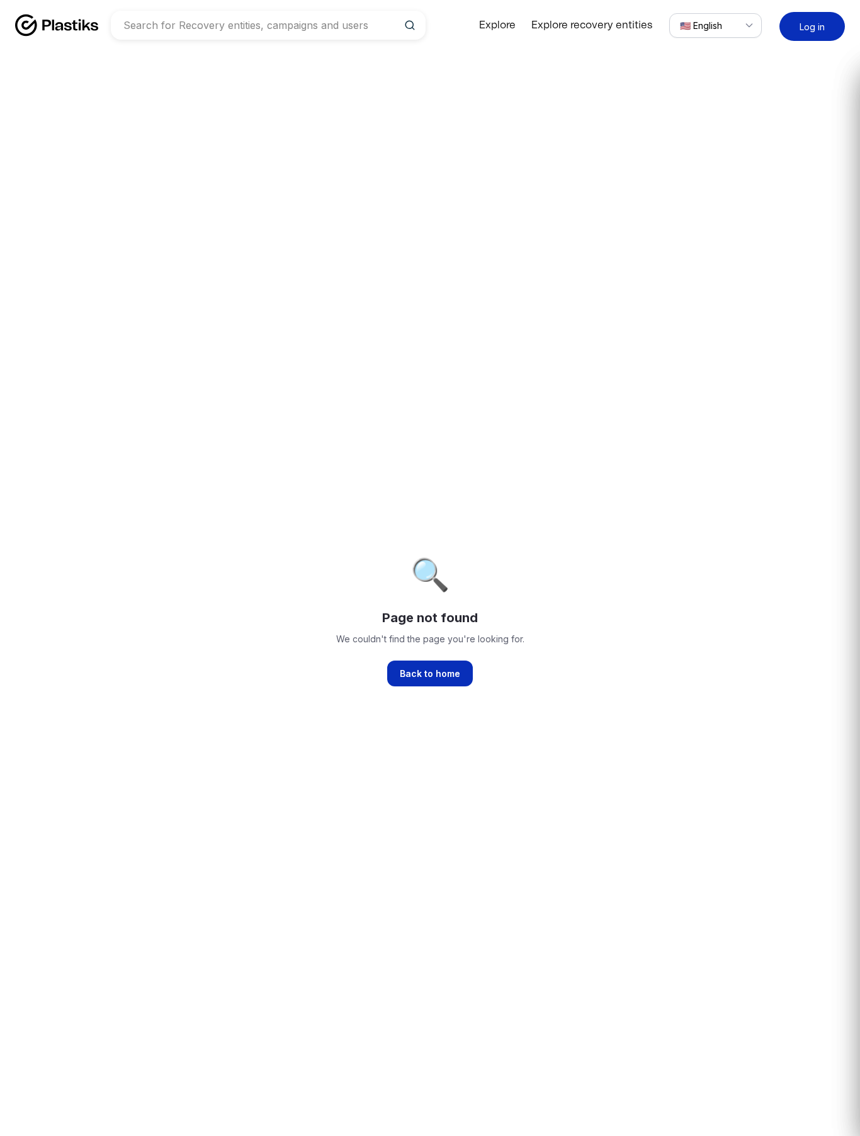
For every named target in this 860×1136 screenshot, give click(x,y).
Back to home (430, 673)
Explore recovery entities (591, 25)
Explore (497, 25)
